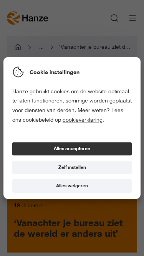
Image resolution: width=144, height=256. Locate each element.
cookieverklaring (83, 120)
